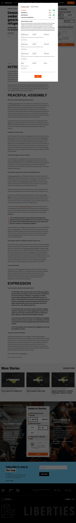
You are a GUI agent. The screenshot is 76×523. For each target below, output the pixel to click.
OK (38, 76)
